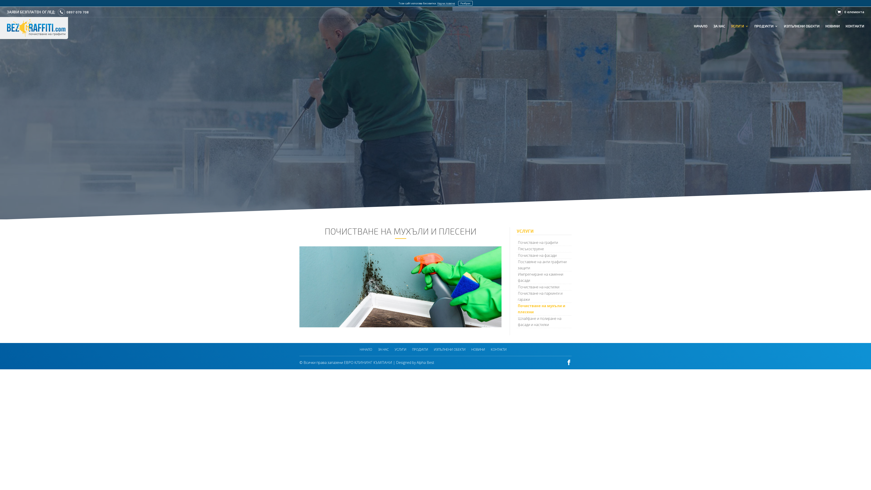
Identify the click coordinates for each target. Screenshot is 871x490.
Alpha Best (425, 362)
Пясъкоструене (531, 248)
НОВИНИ (832, 26)
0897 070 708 (77, 12)
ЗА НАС (719, 26)
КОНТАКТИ (855, 26)
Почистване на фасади (537, 255)
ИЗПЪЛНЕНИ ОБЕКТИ (802, 26)
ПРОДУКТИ (763, 26)
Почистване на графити (538, 242)
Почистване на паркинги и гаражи (540, 296)
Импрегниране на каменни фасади (540, 277)
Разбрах (465, 3)
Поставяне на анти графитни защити (542, 264)
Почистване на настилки (538, 286)
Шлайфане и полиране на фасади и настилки (539, 321)
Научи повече (446, 3)
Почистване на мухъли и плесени (541, 308)
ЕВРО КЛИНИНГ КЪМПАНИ (368, 362)
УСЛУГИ (737, 26)
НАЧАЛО (700, 26)
